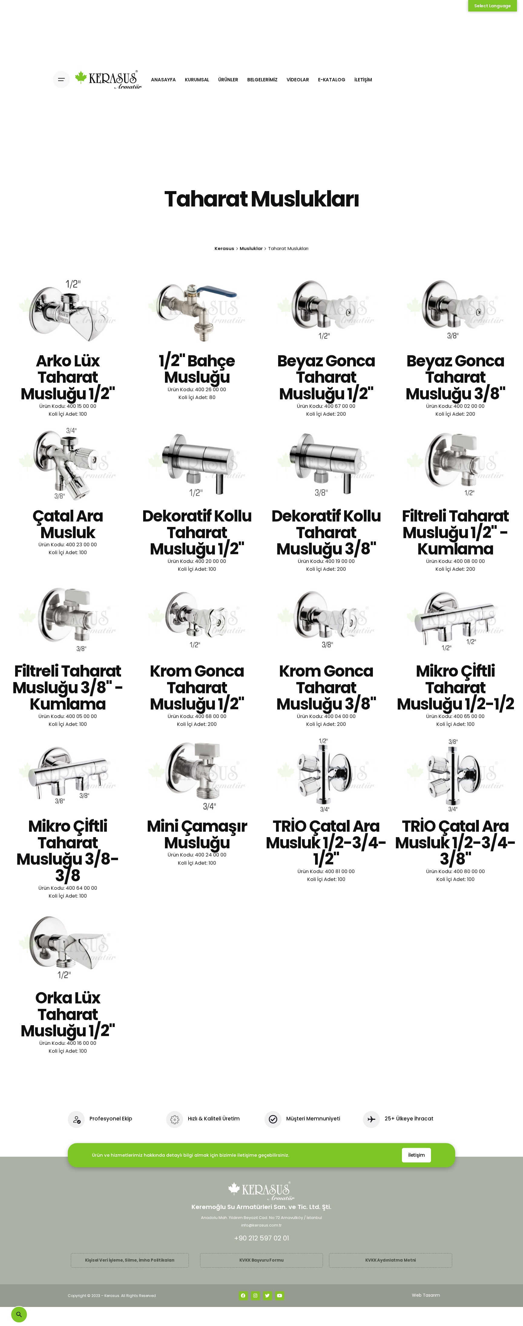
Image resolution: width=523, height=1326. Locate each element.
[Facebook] (243, 1295)
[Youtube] (279, 1295)
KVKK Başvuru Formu (261, 1260)
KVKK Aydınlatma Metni (390, 1260)
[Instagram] (255, 1295)
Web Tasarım (426, 1295)
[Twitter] (267, 1295)
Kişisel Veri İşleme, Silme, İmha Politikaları (129, 1260)
